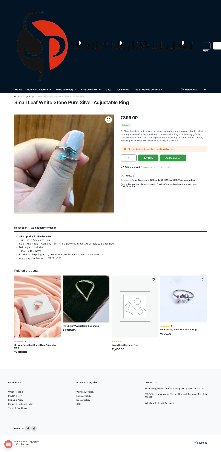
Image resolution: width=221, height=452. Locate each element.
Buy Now (148, 157)
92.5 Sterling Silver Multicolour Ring (178, 329)
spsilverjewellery (177, 184)
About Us (20, 96)
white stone (191, 184)
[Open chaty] (8, 444)
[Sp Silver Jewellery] (105, 46)
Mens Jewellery (64, 89)
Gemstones (122, 89)
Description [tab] (20, 227)
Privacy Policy (15, 396)
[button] (108, 119)
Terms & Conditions (17, 408)
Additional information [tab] (43, 227)
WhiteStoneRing (128, 186)
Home (18, 89)
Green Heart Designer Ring (125, 345)
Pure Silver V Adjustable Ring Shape (81, 326)
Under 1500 (149, 180)
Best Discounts (191, 89)
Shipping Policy (15, 400)
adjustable (130, 184)
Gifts (108, 89)
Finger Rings (28, 96)
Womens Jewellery (37, 89)
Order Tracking (15, 391)
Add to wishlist (132, 167)
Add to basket (172, 157)
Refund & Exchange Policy (21, 404)
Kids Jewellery (89, 89)
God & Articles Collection (148, 89)
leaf (137, 184)
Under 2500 (160, 180)
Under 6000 (171, 180)
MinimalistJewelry (148, 184)
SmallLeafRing (163, 184)
